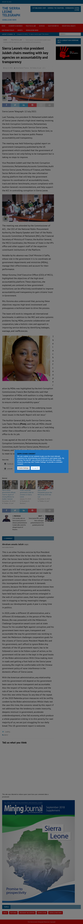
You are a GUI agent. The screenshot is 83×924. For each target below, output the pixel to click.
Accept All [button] (35, 468)
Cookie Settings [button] (23, 468)
